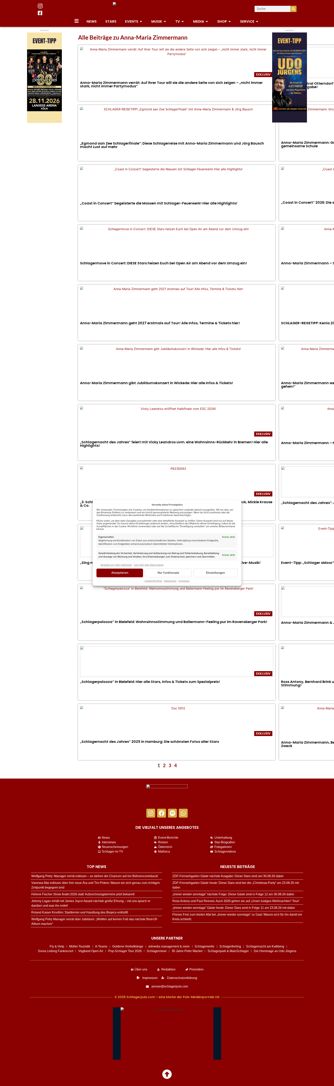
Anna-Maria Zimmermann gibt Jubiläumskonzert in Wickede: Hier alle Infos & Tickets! (156, 382)
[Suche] (293, 9)
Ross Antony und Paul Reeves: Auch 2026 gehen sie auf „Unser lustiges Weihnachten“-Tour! (235, 901)
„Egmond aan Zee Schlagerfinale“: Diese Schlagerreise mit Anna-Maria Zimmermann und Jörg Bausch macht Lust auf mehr (172, 145)
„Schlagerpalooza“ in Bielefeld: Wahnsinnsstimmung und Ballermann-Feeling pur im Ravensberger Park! (173, 621)
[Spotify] (172, 813)
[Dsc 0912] (176, 721)
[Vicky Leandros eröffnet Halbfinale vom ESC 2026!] (176, 421)
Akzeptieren (119, 573)
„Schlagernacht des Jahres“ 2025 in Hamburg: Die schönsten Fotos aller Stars (149, 741)
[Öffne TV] (182, 21)
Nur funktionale (168, 573)
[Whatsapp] (183, 813)
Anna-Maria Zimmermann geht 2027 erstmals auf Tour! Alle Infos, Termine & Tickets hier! (160, 323)
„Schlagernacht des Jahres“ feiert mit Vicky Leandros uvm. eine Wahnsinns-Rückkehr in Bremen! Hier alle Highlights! (174, 444)
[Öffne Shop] (229, 21)
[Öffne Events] (141, 21)
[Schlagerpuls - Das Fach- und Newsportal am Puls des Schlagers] (167, 9)
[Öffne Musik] (165, 21)
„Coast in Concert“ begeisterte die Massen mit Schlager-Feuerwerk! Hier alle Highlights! (158, 203)
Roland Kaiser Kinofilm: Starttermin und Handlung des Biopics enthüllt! (79, 912)
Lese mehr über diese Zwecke (149, 565)
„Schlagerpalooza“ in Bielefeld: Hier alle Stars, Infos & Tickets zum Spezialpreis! (150, 681)
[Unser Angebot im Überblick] (76, 21)
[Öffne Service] (257, 21)
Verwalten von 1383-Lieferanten (116, 565)
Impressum (184, 581)
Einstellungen (215, 573)
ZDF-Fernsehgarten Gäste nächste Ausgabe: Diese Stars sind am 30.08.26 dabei (228, 876)
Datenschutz (170, 581)
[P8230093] (176, 481)
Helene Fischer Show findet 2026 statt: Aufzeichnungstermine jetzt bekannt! (83, 894)
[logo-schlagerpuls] (167, 794)
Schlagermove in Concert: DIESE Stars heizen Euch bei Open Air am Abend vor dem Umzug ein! (163, 263)
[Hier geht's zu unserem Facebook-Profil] (40, 12)
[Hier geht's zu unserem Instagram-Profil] (40, 6)
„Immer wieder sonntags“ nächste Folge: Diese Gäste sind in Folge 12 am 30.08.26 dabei (233, 894)
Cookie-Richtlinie (153, 581)
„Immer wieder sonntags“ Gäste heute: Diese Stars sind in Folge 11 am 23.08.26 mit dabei (233, 907)
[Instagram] (150, 813)
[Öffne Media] (207, 21)
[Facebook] (161, 813)
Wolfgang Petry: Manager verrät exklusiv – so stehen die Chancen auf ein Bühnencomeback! (94, 876)
